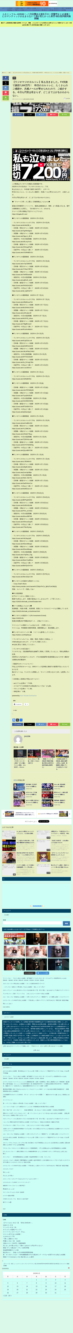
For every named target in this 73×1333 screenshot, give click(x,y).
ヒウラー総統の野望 (8, 1195)
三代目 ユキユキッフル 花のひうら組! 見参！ (16, 1199)
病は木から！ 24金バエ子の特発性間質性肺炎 (18, 1252)
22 (36, 1289)
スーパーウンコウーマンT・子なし (14, 1232)
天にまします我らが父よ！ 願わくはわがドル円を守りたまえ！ (23, 1245)
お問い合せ (36, 1050)
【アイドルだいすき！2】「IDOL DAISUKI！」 (18, 1222)
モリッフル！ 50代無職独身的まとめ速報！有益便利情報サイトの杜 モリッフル (27, 1157)
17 (55, 1286)
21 (27, 1289)
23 (46, 1289)
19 (8, 1289)
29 (36, 1292)
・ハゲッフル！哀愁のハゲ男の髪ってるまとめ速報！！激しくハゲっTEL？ (24, 987)
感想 (14, 77)
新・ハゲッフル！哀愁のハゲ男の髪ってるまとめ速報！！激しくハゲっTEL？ (24, 1103)
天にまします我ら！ (8, 1175)
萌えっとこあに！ (8, 1003)
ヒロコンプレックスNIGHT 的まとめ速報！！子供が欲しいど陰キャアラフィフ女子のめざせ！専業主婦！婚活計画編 (35, 1000)
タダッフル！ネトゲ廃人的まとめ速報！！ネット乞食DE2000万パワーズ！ (24, 983)
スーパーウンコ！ (8, 1100)
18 (65, 1286)
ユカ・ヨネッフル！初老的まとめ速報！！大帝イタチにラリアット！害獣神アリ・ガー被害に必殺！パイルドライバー (36, 997)
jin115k (68, 98)
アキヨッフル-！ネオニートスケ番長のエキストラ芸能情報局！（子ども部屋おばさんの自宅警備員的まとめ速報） (35, 1148)
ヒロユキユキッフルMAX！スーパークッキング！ (17, 1182)
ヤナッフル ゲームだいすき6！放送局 (13, 1192)
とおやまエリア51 (9, 1236)
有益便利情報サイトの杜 (11, 1250)
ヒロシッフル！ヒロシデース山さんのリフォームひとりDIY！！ (21, 1179)
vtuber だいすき (8, 1225)
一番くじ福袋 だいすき (10, 1238)
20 (17, 1289)
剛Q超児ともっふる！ (9, 1189)
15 (36, 1286)
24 (55, 1289)
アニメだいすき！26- (9, 1227)
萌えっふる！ (7, 1172)
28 (27, 1292)
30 (46, 1292)
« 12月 (5, 1295)
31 (55, 1292)
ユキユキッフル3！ (8, 1169)
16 (46, 1286)
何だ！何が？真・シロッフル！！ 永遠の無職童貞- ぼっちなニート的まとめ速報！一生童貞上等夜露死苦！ (34, 1110)
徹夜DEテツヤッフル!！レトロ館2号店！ (14, 1185)
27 (17, 1292)
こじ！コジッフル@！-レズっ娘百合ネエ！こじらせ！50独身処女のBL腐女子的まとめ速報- (28, 1106)
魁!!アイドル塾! (7, 1202)
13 (17, 1286)
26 (8, 1292)
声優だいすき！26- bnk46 (11, 1241)
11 (65, 1283)
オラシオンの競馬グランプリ (12, 1229)
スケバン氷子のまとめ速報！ (12, 1234)
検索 (4, 920)
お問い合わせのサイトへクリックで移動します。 (17, 1046)
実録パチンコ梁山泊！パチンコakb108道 (16, 1247)
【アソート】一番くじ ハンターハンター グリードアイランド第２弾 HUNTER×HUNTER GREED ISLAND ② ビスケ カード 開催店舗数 (36, 1264)
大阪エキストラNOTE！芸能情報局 (14, 1243)
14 (27, 1286)
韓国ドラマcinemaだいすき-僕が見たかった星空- (18, 1257)
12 (8, 1286)
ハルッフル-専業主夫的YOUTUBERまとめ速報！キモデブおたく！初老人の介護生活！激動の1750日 (31, 1122)
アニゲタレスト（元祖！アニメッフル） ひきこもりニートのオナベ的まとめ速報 (26, 993)
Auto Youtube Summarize (28, 695)
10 (55, 1283)
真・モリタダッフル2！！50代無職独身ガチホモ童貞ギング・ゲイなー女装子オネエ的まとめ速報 (34, 1254)
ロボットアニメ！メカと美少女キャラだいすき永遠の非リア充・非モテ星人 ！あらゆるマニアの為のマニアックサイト (36, 1118)
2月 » (10, 1295)
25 (65, 1289)
